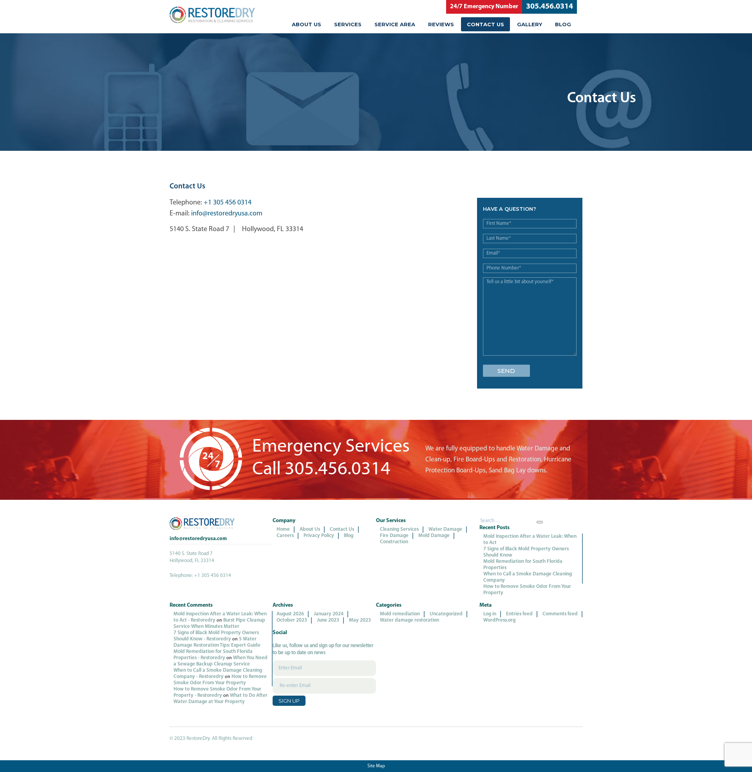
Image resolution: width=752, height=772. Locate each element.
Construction (394, 541)
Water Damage (445, 529)
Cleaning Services (399, 529)
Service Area (394, 24)
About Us (306, 24)
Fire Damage (394, 535)
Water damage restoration (409, 620)
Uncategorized (446, 614)
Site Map (376, 766)
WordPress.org (499, 620)
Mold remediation (400, 614)
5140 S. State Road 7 (199, 229)
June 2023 (328, 620)
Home (283, 529)
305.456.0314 (549, 7)
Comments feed (560, 614)
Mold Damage (434, 535)
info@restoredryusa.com (226, 213)
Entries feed (519, 614)
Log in (489, 614)
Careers (285, 535)
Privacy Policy (319, 535)
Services (348, 24)
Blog (563, 24)
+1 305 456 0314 (227, 202)
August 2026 (290, 614)
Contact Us (485, 24)
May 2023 (360, 620)
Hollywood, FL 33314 (272, 229)
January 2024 (328, 614)
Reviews (441, 24)
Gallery (529, 24)
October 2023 (292, 620)
